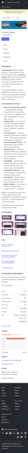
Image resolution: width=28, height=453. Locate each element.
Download (5, 39)
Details (5, 45)
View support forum (7, 364)
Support (5, 61)
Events (17, 403)
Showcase (18, 387)
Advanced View (6, 326)
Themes (17, 390)
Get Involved (18, 401)
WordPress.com (7, 414)
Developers (5, 406)
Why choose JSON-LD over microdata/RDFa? (8, 262)
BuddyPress (6, 422)
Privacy (4, 396)
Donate (18, 406)
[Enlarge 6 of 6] (24, 231)
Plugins (17, 393)
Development (7, 57)
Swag (17, 409)
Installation (6, 53)
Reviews (5, 49)
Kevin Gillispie (7, 35)
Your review (5, 352)
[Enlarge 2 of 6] (11, 223)
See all (24, 352)
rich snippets (23, 315)
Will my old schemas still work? (10, 251)
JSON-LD (16, 315)
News (3, 390)
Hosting (4, 393)
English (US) (23, 311)
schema (21, 318)
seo (25, 318)
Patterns (17, 396)
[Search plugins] (18, 17)
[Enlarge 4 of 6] (24, 217)
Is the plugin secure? (7, 267)
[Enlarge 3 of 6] (11, 231)
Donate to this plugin (7, 378)
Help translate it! (18, 12)
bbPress (5, 419)
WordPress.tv (6, 409)
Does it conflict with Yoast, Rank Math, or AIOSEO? (9, 256)
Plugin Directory (6, 7)
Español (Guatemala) (11, 429)
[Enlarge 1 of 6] (11, 217)
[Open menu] (25, 2)
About (3, 387)
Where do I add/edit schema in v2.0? (7, 245)
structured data (22, 321)
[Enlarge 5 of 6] (24, 224)
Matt (4, 417)
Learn (3, 401)
